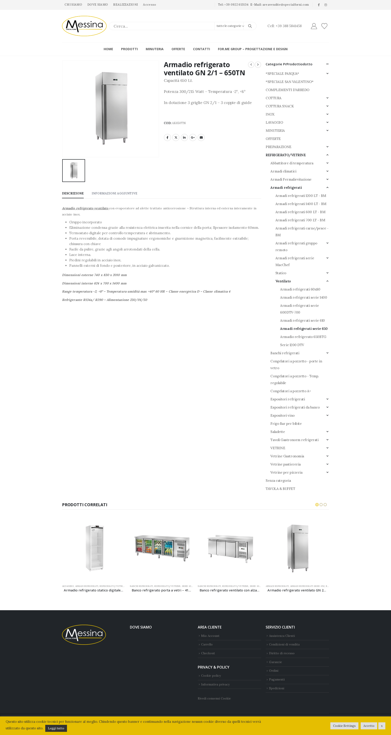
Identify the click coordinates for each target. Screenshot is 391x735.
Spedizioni (276, 688)
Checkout (208, 653)
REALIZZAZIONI (125, 5)
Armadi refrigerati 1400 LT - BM (301, 204)
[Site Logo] (84, 26)
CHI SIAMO (73, 5)
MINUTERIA (155, 49)
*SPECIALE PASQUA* (282, 73)
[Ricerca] (250, 26)
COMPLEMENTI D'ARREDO (287, 90)
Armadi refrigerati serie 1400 (303, 297)
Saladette (277, 432)
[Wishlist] (324, 26)
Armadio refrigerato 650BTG (303, 337)
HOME (108, 49)
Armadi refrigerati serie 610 (302, 320)
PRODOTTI (129, 49)
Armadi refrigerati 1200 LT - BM (300, 196)
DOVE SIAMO (97, 5)
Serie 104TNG (190, 586)
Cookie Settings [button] (344, 726)
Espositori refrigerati (287, 399)
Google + (192, 137)
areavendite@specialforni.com (285, 5)
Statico (280, 273)
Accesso (149, 5)
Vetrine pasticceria (285, 464)
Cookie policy (211, 676)
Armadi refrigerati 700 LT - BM (300, 220)
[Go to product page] (93, 549)
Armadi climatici (283, 171)
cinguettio (175, 137)
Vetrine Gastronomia (287, 456)
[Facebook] (319, 5)
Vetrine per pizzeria (286, 472)
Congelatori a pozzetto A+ (290, 391)
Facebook (167, 137)
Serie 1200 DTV (292, 345)
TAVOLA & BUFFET (280, 489)
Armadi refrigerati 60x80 (300, 289)
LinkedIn (184, 137)
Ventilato (283, 281)
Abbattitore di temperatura (291, 163)
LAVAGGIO (274, 122)
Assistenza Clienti (282, 636)
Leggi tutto (56, 728)
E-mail (201, 137)
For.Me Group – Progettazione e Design (253, 49)
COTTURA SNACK (280, 106)
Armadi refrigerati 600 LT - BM (300, 212)
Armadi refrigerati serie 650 (303, 328)
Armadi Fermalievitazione (290, 179)
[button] (317, 504)
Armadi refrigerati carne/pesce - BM (302, 231)
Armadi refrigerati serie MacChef (294, 261)
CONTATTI (201, 49)
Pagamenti (277, 679)
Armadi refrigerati (286, 187)
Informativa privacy (215, 684)
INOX (270, 114)
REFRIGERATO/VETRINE (286, 155)
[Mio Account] (313, 26)
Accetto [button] (368, 726)
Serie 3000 (256, 586)
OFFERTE (178, 49)
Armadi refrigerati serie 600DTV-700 (299, 308)
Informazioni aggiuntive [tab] (114, 193)
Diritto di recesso (282, 653)
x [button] (382, 726)
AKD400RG (68, 586)
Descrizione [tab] (73, 193)
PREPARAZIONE (278, 147)
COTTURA (273, 98)
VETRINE (277, 448)
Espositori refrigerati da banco (294, 407)
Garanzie (275, 662)
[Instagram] (326, 5)
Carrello (207, 644)
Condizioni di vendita (284, 644)
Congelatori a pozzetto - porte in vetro (296, 364)
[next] (258, 64)
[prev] (251, 64)
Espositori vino (282, 415)
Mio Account (210, 636)
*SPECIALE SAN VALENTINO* (289, 82)
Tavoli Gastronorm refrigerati (294, 440)
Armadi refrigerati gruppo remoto (296, 246)
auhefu (65, 308)
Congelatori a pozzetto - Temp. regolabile (294, 379)
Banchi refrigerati (284, 353)
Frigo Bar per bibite (286, 423)
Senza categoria (278, 480)
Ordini (273, 671)
